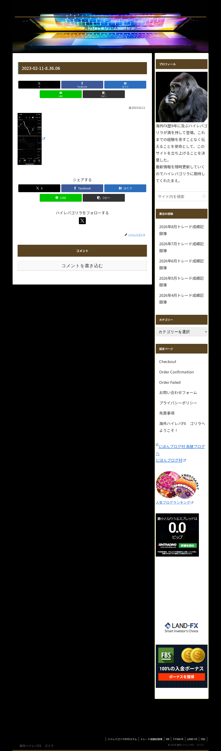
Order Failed (170, 382)
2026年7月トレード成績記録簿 (181, 247)
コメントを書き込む (82, 265)
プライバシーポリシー (178, 402)
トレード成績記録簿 (151, 739)
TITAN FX (178, 739)
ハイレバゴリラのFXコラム (122, 739)
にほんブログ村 (169, 460)
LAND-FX (192, 739)
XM (167, 739)
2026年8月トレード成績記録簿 (181, 230)
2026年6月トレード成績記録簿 (181, 264)
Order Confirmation (176, 371)
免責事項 (166, 413)
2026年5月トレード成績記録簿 (181, 281)
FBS (203, 739)
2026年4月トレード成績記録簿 (181, 298)
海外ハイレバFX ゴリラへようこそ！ (182, 426)
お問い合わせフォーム (178, 392)
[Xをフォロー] (82, 220)
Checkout (167, 361)
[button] (104, 94)
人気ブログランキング (173, 502)
